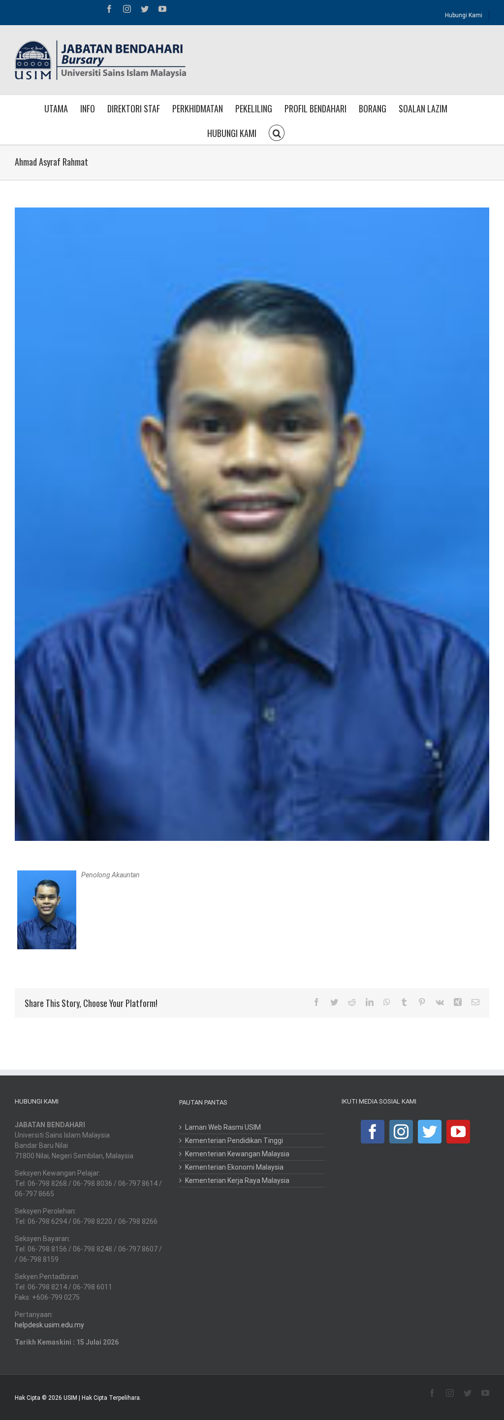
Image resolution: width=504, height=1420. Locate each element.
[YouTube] (458, 1131)
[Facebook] (372, 1131)
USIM (70, 1397)
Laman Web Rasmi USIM (223, 1127)
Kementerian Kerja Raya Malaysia (237, 1180)
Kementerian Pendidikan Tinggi (234, 1140)
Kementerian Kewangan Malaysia (237, 1154)
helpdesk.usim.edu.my (49, 1325)
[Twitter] (429, 1131)
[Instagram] (401, 1131)
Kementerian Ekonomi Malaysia (234, 1167)
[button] (276, 132)
